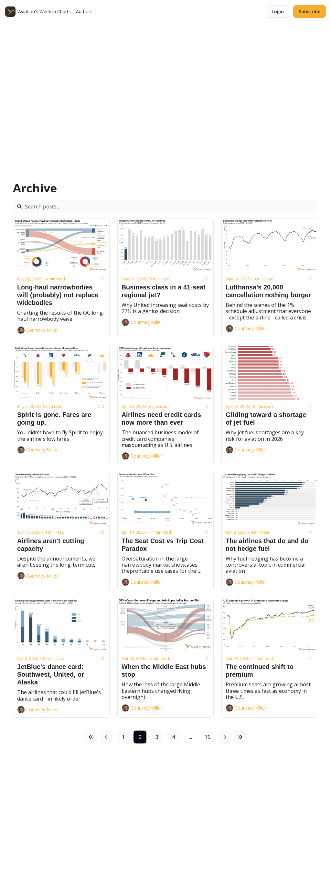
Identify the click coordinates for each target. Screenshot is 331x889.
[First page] (90, 737)
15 (207, 737)
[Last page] (240, 737)
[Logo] (10, 11)
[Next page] (224, 737)
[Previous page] (106, 737)
